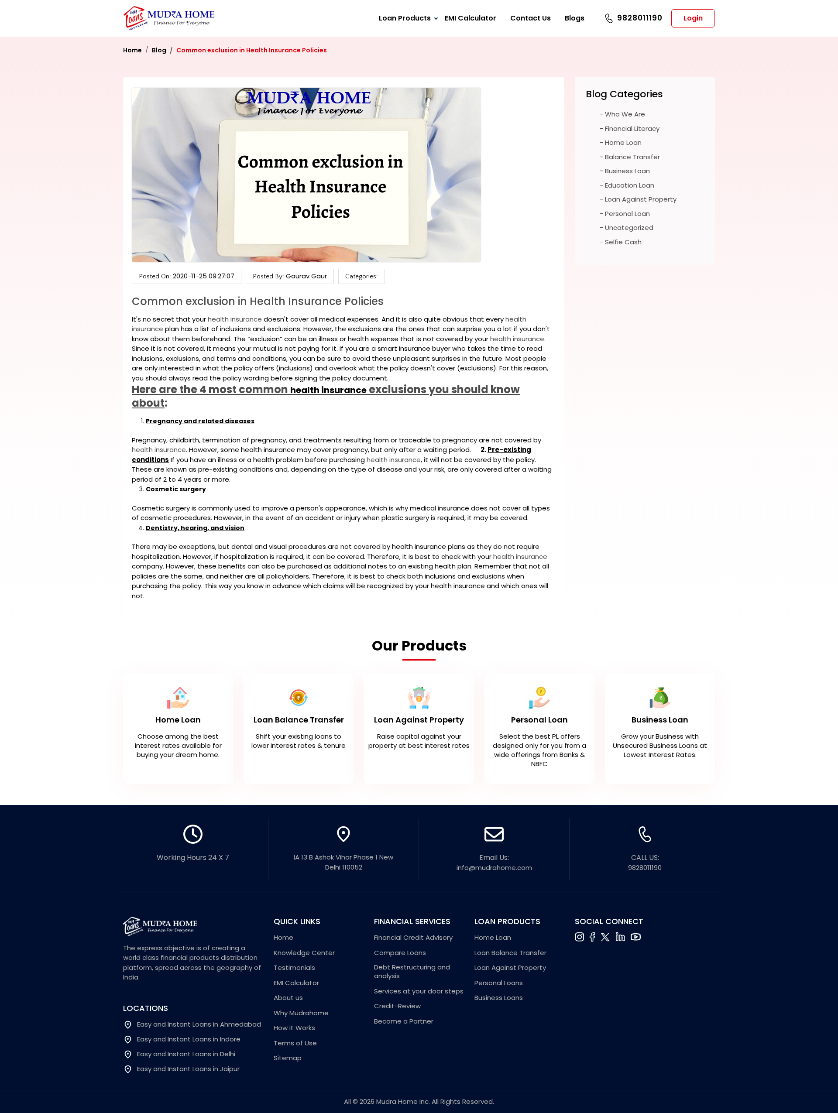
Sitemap (288, 1058)
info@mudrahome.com (494, 867)
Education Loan (629, 185)
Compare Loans (400, 953)
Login (693, 18)
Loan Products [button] (405, 18)
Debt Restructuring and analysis (412, 971)
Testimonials (294, 967)
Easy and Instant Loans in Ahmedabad (199, 1024)
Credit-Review (397, 1006)
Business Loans (498, 997)
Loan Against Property (641, 199)
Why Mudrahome (301, 1013)
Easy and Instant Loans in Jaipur (188, 1069)
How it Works (294, 1028)
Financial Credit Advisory (413, 937)
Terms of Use (295, 1043)
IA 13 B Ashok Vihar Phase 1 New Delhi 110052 (343, 862)
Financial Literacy (632, 128)
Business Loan (627, 170)
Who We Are (625, 114)
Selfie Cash (623, 242)
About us (288, 997)
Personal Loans (498, 983)
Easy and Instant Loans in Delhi (186, 1054)
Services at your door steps (419, 991)
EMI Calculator (470, 18)
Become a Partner (403, 1021)
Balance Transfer (632, 156)
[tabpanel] (419, 726)
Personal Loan (627, 213)
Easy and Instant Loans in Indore (188, 1039)
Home (132, 50)
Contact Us (530, 18)
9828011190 (640, 18)
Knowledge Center (304, 953)
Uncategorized (629, 227)
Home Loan (623, 142)
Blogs (574, 18)
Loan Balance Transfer (510, 953)
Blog (159, 50)
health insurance (235, 319)
